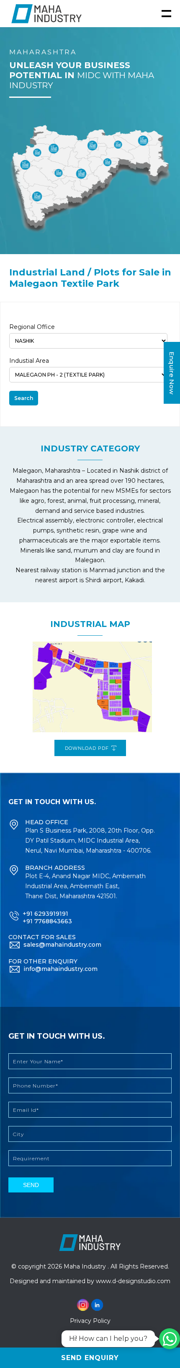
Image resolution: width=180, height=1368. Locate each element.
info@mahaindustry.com (60, 969)
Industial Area (29, 360)
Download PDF (88, 748)
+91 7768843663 (47, 921)
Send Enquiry (90, 1358)
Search (23, 398)
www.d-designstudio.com (133, 1281)
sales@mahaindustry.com (62, 944)
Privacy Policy (90, 1321)
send (31, 1185)
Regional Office (32, 327)
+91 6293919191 (45, 913)
